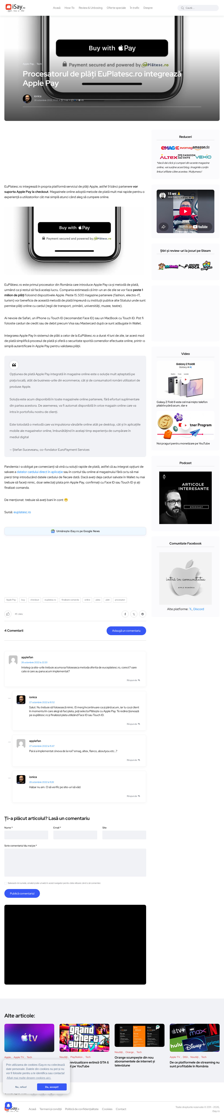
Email (57, 827)
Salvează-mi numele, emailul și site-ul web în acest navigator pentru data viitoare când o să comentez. (54, 883)
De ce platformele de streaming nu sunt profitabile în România (194, 1064)
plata (98, 599)
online (87, 599)
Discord (198, 609)
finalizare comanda (70, 599)
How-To (70, 8)
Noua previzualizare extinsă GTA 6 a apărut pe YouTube (84, 1064)
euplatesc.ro (22, 512)
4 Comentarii (13, 631)
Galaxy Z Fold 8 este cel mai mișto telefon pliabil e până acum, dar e (182, 403)
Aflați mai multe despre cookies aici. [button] (29, 1077)
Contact (121, 1109)
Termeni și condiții (51, 1109)
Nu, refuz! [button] (21, 1087)
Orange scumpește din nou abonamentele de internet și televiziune (135, 1061)
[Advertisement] (76, 154)
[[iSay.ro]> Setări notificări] (8, 1105)
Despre (148, 8)
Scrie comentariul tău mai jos (20, 845)
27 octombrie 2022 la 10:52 (42, 702)
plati (107, 599)
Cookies (107, 1109)
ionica (33, 697)
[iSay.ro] (15, 7)
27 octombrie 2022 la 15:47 (41, 746)
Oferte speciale (116, 8)
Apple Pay (11, 599)
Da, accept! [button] (52, 1087)
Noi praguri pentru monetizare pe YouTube (183, 443)
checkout (34, 599)
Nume (8, 827)
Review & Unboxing (91, 8)
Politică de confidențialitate (82, 1109)
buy (23, 599)
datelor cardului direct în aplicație (40, 472)
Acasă (56, 8)
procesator (120, 599)
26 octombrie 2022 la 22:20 (34, 662)
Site (104, 827)
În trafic (134, 8)
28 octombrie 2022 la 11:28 (41, 782)
